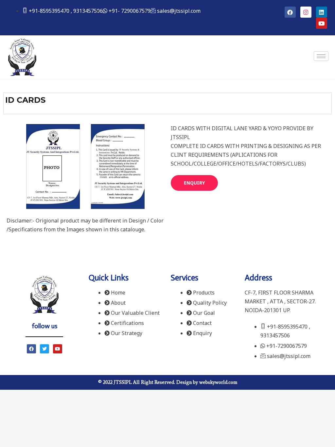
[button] (194, 183)
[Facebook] (290, 12)
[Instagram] (305, 12)
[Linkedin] (321, 12)
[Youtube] (321, 23)
